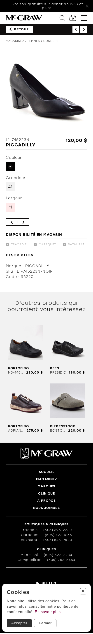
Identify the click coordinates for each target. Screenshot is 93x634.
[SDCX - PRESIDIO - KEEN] (67, 348)
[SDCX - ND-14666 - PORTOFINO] (25, 348)
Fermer (45, 623)
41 (10, 186)
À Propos (46, 501)
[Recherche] (62, 18)
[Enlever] (12, 222)
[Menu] (84, 18)
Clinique (46, 493)
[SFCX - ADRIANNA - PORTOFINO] (25, 406)
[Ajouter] (23, 222)
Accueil (46, 472)
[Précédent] (75, 29)
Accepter (19, 623)
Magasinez (15, 41)
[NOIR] (10, 166)
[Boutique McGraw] (24, 18)
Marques (47, 486)
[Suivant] (83, 29)
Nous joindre (46, 508)
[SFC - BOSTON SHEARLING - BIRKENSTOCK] (67, 406)
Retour (21, 29)
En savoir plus (48, 612)
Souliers (51, 41)
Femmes (34, 41)
